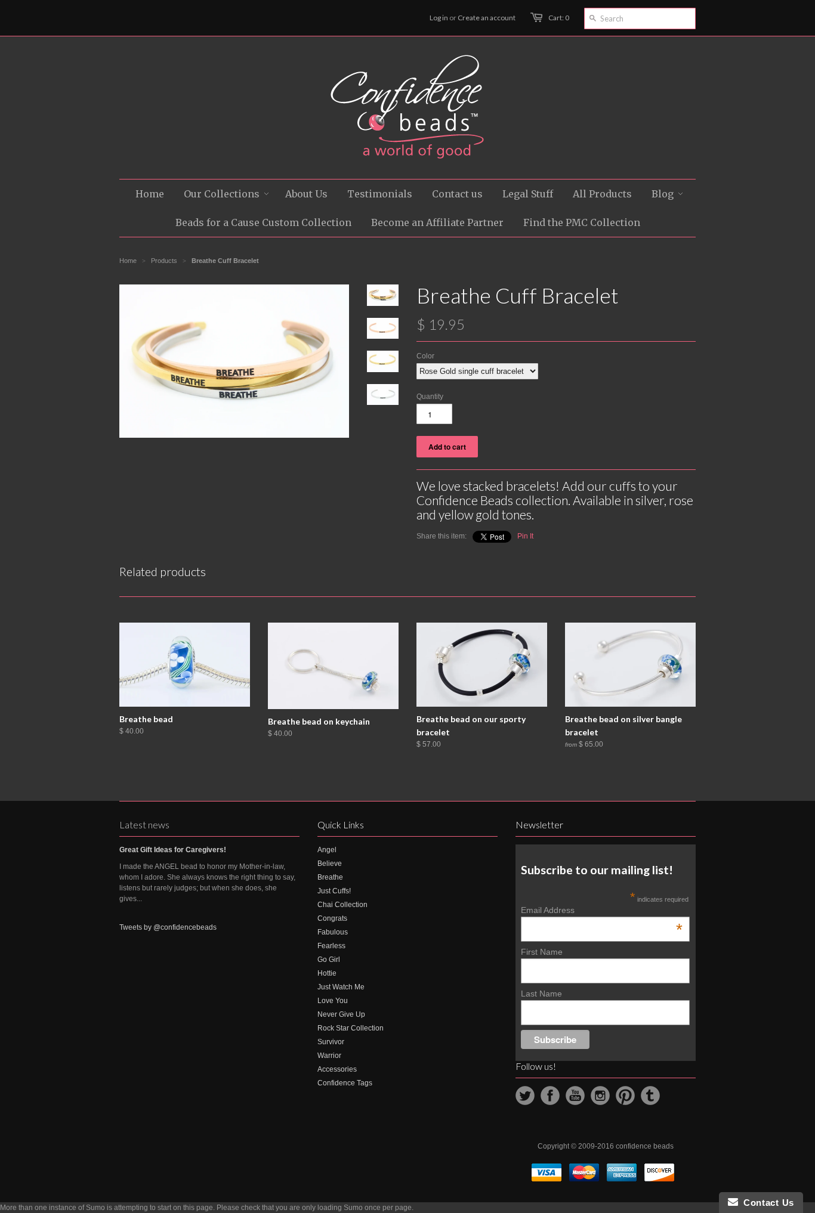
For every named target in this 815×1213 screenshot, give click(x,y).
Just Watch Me (341, 987)
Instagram (600, 1095)
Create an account (486, 17)
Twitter (525, 1095)
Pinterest (625, 1095)
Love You (332, 1001)
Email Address (602, 910)
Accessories (337, 1069)
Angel (327, 850)
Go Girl (328, 959)
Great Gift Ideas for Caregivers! (172, 850)
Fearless (331, 946)
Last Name (541, 993)
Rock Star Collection (350, 1028)
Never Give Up (341, 1014)
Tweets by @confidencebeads (168, 927)
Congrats (332, 918)
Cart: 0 (558, 17)
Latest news (144, 824)
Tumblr (650, 1095)
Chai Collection (342, 905)
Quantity (429, 396)
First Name (542, 952)
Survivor (330, 1042)
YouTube (575, 1095)
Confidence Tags (344, 1083)
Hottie (327, 973)
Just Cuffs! (334, 891)
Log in (439, 17)
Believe (329, 863)
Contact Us (766, 1202)
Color (425, 356)
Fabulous (332, 932)
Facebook (550, 1095)
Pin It (525, 536)
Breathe (330, 877)
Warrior (329, 1055)
